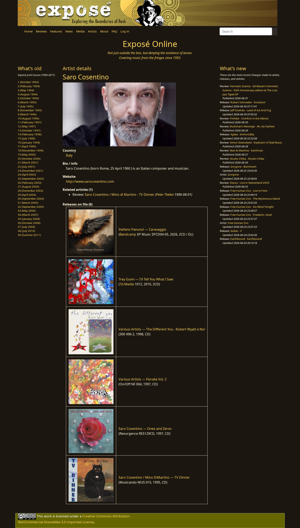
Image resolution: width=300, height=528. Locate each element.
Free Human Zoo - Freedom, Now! (251, 215)
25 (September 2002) (31, 178)
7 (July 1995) (25, 106)
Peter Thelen (165, 194)
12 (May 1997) (27, 126)
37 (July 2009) (26, 227)
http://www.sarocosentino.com (90, 181)
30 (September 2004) (31, 198)
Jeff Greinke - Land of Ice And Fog (250, 110)
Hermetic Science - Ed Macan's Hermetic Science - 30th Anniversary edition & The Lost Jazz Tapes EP (250, 90)
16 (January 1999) (29, 142)
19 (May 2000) (27, 154)
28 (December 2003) (30, 190)
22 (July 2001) (26, 166)
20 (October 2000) (29, 158)
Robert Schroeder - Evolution (248, 102)
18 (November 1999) (30, 150)
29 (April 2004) (27, 195)
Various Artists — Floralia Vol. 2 (143, 379)
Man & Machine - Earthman (246, 150)
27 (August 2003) (28, 186)
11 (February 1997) (29, 122)
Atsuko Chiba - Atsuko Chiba (247, 158)
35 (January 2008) (29, 219)
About (104, 31)
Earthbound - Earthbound (246, 239)
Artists (92, 31)
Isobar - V (236, 231)
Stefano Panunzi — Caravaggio (142, 229)
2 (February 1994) (29, 86)
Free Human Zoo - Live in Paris (248, 190)
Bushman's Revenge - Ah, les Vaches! (252, 126)
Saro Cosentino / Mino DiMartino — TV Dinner (154, 477)
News (69, 31)
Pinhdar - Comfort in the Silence (249, 118)
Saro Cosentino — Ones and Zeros (145, 428)
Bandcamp (128, 234)
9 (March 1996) (27, 114)
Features (56, 31)
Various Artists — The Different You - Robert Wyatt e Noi (162, 329)
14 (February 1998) (29, 134)
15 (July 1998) (26, 138)
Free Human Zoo (238, 223)
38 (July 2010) (26, 231)
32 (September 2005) (31, 207)
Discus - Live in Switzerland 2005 (249, 183)
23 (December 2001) (30, 170)
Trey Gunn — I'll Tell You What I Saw (146, 279)
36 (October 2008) (29, 223)
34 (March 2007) (28, 215)
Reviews (41, 31)
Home (28, 31)
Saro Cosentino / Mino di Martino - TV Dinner (119, 194)
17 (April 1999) (27, 146)
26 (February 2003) (29, 183)
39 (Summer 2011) (29, 235)
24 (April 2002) (27, 174)
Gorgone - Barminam (243, 166)
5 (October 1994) (28, 98)
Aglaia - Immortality (242, 134)
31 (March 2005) (28, 203)
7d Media (127, 284)
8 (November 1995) (30, 110)
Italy (69, 155)
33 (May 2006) (27, 210)
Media (80, 31)
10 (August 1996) (28, 118)
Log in (124, 31)
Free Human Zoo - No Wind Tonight (252, 207)
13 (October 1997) (29, 130)
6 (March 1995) (27, 102)
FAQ (114, 31)
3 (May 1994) (26, 90)
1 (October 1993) (28, 82)
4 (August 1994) (28, 94)
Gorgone (233, 174)
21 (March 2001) (28, 162)
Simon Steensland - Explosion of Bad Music (256, 142)
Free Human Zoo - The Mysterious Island (255, 198)
